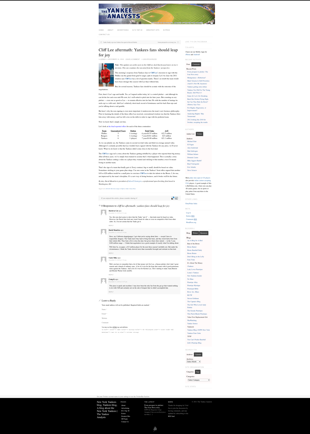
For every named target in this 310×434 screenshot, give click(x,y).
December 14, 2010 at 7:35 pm (117, 260)
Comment (105, 322)
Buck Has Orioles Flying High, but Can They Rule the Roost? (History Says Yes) (198, 102)
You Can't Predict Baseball (196, 339)
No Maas (190, 279)
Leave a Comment (133, 59)
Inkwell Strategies (135, 181)
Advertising (123, 30)
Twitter (199, 134)
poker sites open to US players (199, 178)
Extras (166, 30)
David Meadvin (114, 230)
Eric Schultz (191, 167)
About (110, 30)
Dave (127, 189)
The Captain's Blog (193, 301)
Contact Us (104, 34)
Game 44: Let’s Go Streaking (197, 96)
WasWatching (192, 320)
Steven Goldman (193, 298)
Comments (196, 64)
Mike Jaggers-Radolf (194, 160)
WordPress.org (191, 222)
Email (104, 314)
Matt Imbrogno (192, 151)
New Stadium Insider (194, 276)
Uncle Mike (113, 257)
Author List (190, 134)
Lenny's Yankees (193, 272)
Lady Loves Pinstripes (195, 269)
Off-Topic (124, 419)
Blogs (188, 233)
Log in (188, 213)
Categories (190, 372)
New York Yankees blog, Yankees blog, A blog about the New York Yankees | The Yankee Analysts (107, 409)
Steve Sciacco (192, 170)
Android (196, 54)
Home (101, 30)
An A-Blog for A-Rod (194, 240)
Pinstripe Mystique (193, 285)
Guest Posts (133, 189)
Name (104, 309)
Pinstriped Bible (192, 289)
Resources (203, 233)
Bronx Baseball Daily (194, 250)
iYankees (190, 266)
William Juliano (192, 154)
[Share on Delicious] (172, 198)
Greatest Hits (152, 30)
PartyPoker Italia (191, 203)
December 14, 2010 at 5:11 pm (117, 213)
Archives (189, 354)
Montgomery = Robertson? (196, 78)
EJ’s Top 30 (137, 30)
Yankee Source (192, 323)
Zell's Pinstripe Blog (194, 343)
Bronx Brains (191, 253)
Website (104, 318)
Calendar (198, 354)
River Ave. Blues (193, 292)
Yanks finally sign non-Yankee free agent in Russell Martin (120, 42)
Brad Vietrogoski (193, 164)
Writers (195, 233)
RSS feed (171, 416)
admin (103, 59)
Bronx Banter (192, 247)
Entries (190, 216)
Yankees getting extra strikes (197, 87)
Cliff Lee (154, 72)
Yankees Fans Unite (194, 333)
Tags (197, 372)
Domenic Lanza (192, 157)
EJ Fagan (190, 144)
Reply (111, 225)
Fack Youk (191, 260)
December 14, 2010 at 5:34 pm (117, 232)
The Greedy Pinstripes (195, 311)
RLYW (189, 295)
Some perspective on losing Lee (167, 42)
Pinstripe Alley (192, 282)
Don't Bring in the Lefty (195, 256)
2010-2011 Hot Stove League (112, 189)
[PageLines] (155, 430)
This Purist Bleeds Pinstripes (197, 314)
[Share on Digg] (176, 198)
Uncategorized (150, 59)
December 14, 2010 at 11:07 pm (118, 282)
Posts (188, 64)
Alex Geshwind (192, 148)
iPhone (188, 54)
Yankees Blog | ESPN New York (198, 330)
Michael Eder (192, 141)
